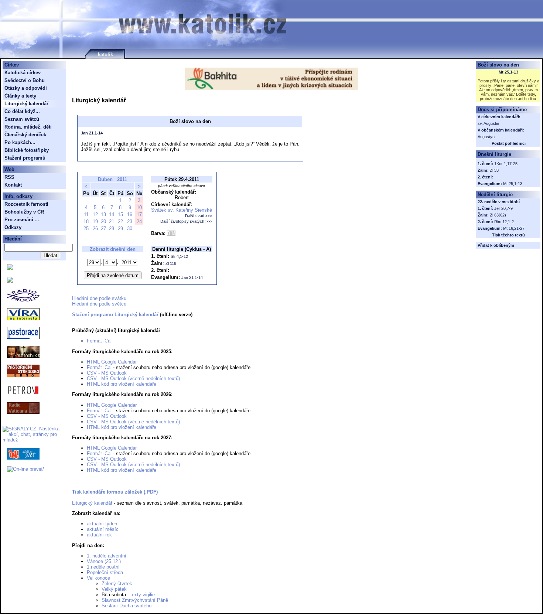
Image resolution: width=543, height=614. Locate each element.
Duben (105, 179)
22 (120, 221)
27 (103, 228)
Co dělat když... (22, 111)
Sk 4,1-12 (179, 256)
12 (95, 214)
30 (129, 228)
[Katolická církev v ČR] (10, 268)
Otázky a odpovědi (25, 88)
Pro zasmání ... (21, 219)
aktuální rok (99, 535)
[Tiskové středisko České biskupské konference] (10, 281)
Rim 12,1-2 (504, 221)
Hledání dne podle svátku (99, 298)
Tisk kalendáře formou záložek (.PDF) (115, 492)
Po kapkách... (19, 142)
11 (86, 214)
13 (103, 214)
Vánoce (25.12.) (104, 561)
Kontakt (13, 185)
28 (111, 228)
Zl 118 (170, 263)
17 (139, 214)
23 (129, 221)
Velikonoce (98, 578)
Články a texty (20, 96)
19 (95, 221)
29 (120, 228)
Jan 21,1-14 (92, 133)
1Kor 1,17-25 (506, 163)
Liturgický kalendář (92, 503)
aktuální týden (102, 523)
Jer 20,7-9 (503, 208)
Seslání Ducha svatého (126, 605)
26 (95, 228)
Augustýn (486, 136)
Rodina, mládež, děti (28, 127)
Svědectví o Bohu (24, 80)
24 (139, 221)
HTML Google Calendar (112, 362)
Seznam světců (21, 119)
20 (103, 221)
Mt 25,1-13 (508, 72)
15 (120, 214)
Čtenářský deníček (25, 134)
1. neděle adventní (106, 556)
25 (86, 228)
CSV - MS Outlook (107, 373)
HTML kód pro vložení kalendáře (121, 384)
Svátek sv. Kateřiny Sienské (181, 210)
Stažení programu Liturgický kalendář (115, 314)
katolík (105, 54)
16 (129, 214)
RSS (9, 177)
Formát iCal (99, 341)
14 (111, 214)
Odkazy (12, 227)
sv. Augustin (488, 123)
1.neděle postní (103, 567)
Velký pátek (114, 589)
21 (111, 221)
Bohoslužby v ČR (24, 212)
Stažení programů (24, 158)
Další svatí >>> (198, 216)
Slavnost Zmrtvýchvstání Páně (135, 600)
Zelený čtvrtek (117, 583)
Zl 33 (494, 170)
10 (139, 207)
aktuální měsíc (103, 529)
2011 (122, 179)
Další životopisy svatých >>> (186, 221)
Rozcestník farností (26, 204)
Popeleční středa (105, 572)
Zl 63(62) (498, 215)
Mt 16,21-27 (514, 228)
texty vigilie (142, 594)
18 (86, 221)
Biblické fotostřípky (26, 150)
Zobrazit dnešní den (113, 249)
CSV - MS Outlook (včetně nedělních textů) (133, 378)
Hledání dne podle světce (99, 304)
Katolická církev (22, 72)
